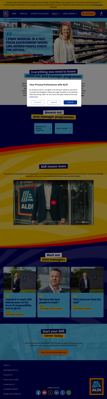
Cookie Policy (33, 97)
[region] (54, 93)
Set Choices (37, 102)
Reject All (54, 102)
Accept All (70, 102)
